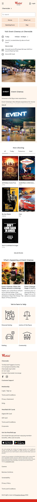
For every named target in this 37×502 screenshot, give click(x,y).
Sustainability (6, 477)
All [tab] (5, 151)
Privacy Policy (6, 483)
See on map (9, 46)
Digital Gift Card (7, 413)
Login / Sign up (6, 391)
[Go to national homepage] (6, 355)
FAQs (3, 403)
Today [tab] (12, 151)
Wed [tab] (30, 151)
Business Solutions (7, 472)
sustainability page (9, 461)
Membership (5, 386)
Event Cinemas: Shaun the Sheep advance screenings (11, 287)
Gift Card (4, 418)
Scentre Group (20, 495)
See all (4, 105)
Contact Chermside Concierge (11, 373)
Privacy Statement (8, 399)
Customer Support (8, 380)
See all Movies (18, 253)
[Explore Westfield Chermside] (18, 3)
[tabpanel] (18, 204)
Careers (4, 466)
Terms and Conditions (9, 395)
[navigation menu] (4, 3)
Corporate (5, 426)
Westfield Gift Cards (8, 409)
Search (7, 14)
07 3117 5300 (6, 371)
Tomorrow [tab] (21, 151)
